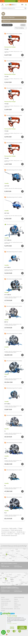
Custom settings (12, 627)
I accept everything (22, 627)
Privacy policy (9, 623)
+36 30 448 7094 (5, 566)
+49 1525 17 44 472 (5, 591)
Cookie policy (14, 623)
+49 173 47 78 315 (18, 591)
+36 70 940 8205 (18, 566)
